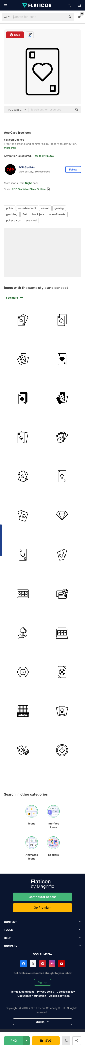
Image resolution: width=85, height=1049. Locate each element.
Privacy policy (45, 991)
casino (45, 208)
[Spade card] (23, 516)
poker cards (13, 220)
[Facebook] (23, 963)
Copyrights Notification (31, 995)
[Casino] (23, 750)
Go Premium (42, 907)
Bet (25, 214)
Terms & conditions (22, 991)
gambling (11, 214)
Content (10, 921)
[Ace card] (62, 359)
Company (10, 946)
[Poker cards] (62, 320)
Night (28, 183)
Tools (8, 929)
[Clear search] (61, 17)
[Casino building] (23, 711)
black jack (38, 214)
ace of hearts (57, 214)
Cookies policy (66, 991)
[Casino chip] (62, 750)
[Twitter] (33, 963)
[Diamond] (23, 672)
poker (9, 208)
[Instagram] (52, 963)
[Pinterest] (42, 963)
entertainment (27, 208)
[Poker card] (23, 437)
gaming (59, 208)
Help (7, 938)
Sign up (42, 982)
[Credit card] (62, 594)
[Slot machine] (62, 633)
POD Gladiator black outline (29, 189)
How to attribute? (43, 155)
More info (10, 147)
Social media (42, 954)
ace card (31, 220)
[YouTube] (61, 963)
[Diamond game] (62, 516)
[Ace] (23, 320)
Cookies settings (59, 995)
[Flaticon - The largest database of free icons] (37, 5)
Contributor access (42, 897)
